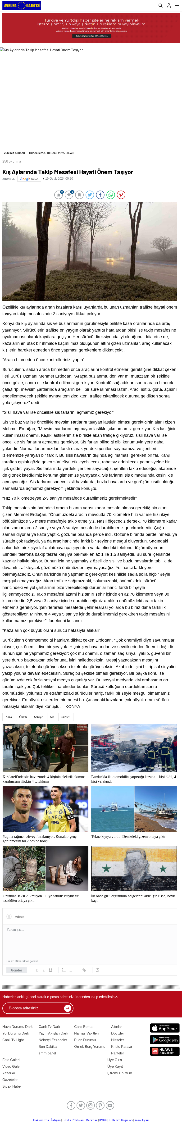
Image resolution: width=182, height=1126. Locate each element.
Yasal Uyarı (142, 1120)
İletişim (56, 1120)
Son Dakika (48, 1046)
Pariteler (117, 1053)
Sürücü (65, 717)
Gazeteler (10, 1080)
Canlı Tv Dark (49, 1027)
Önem (23, 717)
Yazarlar (8, 1073)
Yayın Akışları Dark (53, 1033)
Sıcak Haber (12, 1086)
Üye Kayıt (115, 1066)
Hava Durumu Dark (17, 1027)
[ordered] (64, 970)
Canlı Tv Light (13, 1040)
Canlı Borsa (83, 1027)
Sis (52, 717)
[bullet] (70, 970)
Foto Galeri (10, 1060)
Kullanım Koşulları (121, 1120)
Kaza (8, 717)
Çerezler (91, 1120)
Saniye (38, 717)
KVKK (103, 1120)
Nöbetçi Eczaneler (53, 1040)
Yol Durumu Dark (15, 1033)
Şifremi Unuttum (119, 1073)
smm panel (47, 1053)
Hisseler (117, 1040)
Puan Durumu (85, 1040)
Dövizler (117, 1033)
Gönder (16, 970)
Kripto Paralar (121, 1046)
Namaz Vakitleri (86, 1033)
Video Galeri (11, 1066)
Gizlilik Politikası (73, 1120)
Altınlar (116, 1027)
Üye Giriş (114, 1060)
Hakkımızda (41, 1120)
